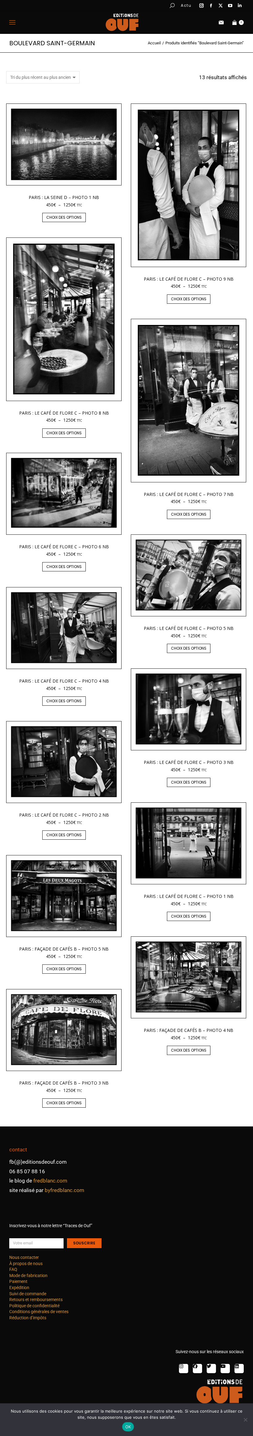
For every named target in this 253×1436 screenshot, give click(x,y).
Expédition (19, 1287)
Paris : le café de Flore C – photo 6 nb (64, 547)
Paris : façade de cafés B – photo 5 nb (64, 949)
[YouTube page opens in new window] (230, 6)
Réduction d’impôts (27, 1317)
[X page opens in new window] (221, 6)
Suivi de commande (27, 1293)
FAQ (13, 1269)
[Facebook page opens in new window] (211, 6)
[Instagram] (183, 1368)
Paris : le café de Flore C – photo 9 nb (189, 279)
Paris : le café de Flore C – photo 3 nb (189, 762)
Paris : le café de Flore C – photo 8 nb (64, 413)
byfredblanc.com (64, 1190)
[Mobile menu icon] (12, 22)
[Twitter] (211, 1368)
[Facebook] (197, 1368)
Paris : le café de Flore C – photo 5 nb (189, 628)
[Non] (245, 1420)
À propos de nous (26, 1263)
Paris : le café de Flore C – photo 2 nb (64, 815)
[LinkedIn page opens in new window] (240, 6)
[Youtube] (225, 1368)
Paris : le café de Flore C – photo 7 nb (189, 494)
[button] (91, 5)
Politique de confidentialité (34, 1305)
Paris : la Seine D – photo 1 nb (64, 197)
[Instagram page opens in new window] (201, 6)
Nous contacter (24, 1257)
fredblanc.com (50, 1181)
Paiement (18, 1281)
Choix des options (64, 217)
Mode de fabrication (28, 1275)
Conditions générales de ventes (38, 1311)
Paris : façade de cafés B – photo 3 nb (64, 1083)
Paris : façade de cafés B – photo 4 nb (188, 1030)
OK (128, 1426)
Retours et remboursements (36, 1299)
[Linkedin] (239, 1368)
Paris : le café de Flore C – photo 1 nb (189, 896)
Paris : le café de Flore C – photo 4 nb (64, 681)
